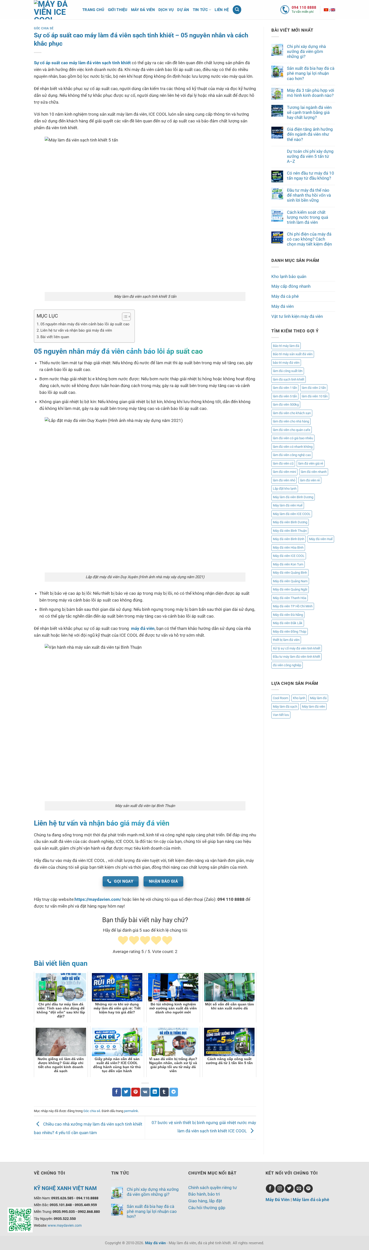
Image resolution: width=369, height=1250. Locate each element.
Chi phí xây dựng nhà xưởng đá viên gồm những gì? (306, 51)
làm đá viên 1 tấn (285, 388)
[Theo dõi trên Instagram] (279, 1188)
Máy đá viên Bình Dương (290, 522)
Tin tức (200, 10)
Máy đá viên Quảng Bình (290, 572)
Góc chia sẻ (43, 28)
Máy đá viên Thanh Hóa (289, 598)
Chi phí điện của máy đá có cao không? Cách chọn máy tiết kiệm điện (309, 239)
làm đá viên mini (284, 472)
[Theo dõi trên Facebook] (270, 1188)
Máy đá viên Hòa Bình (288, 547)
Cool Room (280, 698)
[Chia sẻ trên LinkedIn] (154, 1092)
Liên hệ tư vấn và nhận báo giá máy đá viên (76, 330)
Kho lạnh (299, 698)
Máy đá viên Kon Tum (288, 564)
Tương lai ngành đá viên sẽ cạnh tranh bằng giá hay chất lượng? (309, 112)
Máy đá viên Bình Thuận (290, 531)
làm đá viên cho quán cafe (291, 430)
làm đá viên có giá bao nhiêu (293, 438)
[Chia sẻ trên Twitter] (126, 1092)
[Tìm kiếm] (237, 9)
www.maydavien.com (65, 1225)
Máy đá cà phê (285, 296)
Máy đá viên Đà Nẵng (288, 615)
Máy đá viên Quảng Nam (290, 581)
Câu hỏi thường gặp (206, 1207)
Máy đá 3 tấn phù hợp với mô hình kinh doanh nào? (310, 93)
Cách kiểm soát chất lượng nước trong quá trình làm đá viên (307, 217)
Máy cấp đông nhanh (291, 286)
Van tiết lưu (281, 715)
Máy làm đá (318, 698)
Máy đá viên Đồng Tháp (289, 631)
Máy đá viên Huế (321, 539)
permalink (131, 1111)
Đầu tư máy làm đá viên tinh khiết (296, 656)
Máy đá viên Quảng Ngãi (290, 589)
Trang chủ (93, 10)
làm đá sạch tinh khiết (288, 379)
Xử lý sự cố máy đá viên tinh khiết (296, 648)
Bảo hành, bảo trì (204, 1194)
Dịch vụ (166, 10)
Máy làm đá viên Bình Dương (293, 497)
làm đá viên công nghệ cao (292, 455)
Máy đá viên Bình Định (288, 539)
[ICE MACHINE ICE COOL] (333, 10)
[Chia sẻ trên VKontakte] (145, 1092)
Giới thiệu (118, 10)
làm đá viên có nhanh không (293, 447)
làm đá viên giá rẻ (310, 463)
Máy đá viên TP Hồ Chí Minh (293, 606)
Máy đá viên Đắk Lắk (287, 623)
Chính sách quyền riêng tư (212, 1187)
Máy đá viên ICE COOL (288, 556)
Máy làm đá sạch (285, 706)
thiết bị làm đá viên (286, 640)
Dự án (183, 10)
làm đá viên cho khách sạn (292, 413)
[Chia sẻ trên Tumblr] (164, 1092)
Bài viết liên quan (54, 337)
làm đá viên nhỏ (284, 480)
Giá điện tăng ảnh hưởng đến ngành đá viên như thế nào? (310, 134)
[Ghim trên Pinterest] (135, 1092)
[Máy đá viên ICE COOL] (326, 10)
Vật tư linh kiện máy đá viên (297, 316)
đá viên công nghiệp (287, 665)
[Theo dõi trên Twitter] (289, 1188)
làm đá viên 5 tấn (285, 396)
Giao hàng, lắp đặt (205, 1200)
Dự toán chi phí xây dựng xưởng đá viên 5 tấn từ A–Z (310, 156)
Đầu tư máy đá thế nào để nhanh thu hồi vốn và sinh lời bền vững (309, 195)
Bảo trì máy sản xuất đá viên (293, 354)
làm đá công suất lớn (287, 371)
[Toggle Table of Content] (124, 316)
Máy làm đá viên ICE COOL (292, 514)
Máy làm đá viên (313, 706)
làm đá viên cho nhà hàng (291, 421)
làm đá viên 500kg (286, 404)
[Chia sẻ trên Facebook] (116, 1092)
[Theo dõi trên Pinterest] (308, 1188)
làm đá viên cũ (283, 463)
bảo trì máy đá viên (286, 362)
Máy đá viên (143, 10)
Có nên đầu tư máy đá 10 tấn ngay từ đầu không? (310, 176)
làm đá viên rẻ (310, 480)
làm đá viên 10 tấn (315, 396)
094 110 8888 (304, 7)
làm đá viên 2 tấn (314, 388)
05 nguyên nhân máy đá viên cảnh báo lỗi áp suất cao (85, 324)
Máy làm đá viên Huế (287, 505)
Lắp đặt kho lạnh (284, 488)
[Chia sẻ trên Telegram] (173, 1092)
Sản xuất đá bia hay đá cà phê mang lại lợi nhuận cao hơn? (310, 73)
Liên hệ (222, 10)
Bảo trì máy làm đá (286, 346)
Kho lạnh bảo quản (288, 276)
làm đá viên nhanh (314, 472)
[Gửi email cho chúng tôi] (298, 1188)
